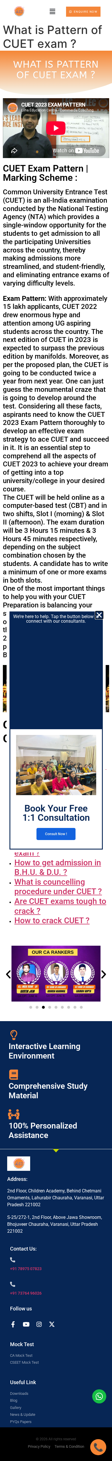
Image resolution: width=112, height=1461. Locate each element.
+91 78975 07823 (26, 1268)
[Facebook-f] (13, 1324)
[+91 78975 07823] (12, 1259)
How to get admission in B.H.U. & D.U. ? (57, 867)
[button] (52, 11)
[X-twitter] (52, 1324)
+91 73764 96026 (26, 1293)
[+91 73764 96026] (12, 1284)
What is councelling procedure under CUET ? (58, 886)
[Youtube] (26, 1324)
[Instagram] (39, 1324)
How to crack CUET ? (52, 920)
